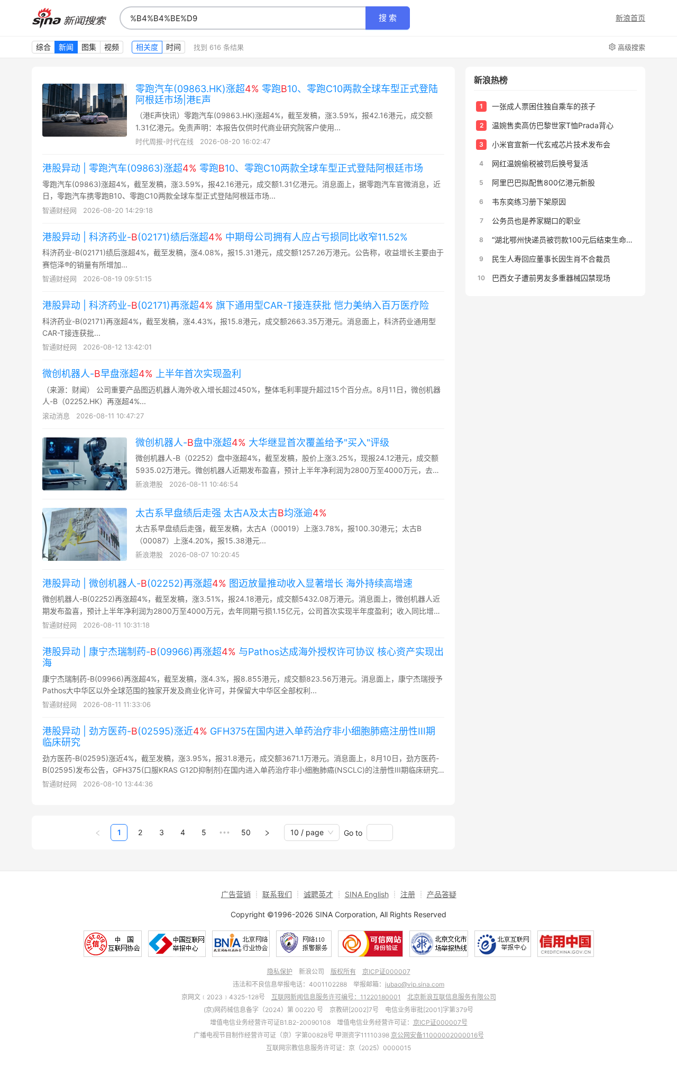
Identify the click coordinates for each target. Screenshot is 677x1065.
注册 (407, 894)
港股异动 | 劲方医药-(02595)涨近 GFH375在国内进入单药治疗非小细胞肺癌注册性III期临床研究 (238, 737)
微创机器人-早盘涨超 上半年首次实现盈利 (141, 373)
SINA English (367, 894)
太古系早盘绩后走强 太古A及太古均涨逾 (231, 512)
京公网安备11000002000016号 (437, 1035)
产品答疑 (441, 894)
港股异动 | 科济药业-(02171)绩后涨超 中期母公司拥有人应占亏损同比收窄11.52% (225, 237)
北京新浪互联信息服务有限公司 (451, 997)
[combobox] (243, 18)
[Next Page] (267, 832)
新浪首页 (630, 18)
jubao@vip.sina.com (414, 984)
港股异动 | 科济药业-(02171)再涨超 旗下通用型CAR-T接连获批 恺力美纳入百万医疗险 (235, 305)
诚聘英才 (318, 894)
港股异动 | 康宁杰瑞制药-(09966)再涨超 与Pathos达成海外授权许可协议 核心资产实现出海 (243, 657)
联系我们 (277, 894)
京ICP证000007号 (440, 1022)
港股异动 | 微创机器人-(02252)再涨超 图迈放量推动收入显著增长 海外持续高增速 (227, 583)
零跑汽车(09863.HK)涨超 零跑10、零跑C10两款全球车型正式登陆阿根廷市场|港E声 (286, 94)
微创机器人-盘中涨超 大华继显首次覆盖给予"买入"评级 (262, 442)
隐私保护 (279, 971)
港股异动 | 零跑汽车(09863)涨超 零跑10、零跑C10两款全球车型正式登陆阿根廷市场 (232, 168)
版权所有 (343, 971)
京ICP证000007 (386, 971)
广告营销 (236, 894)
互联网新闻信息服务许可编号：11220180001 (336, 997)
